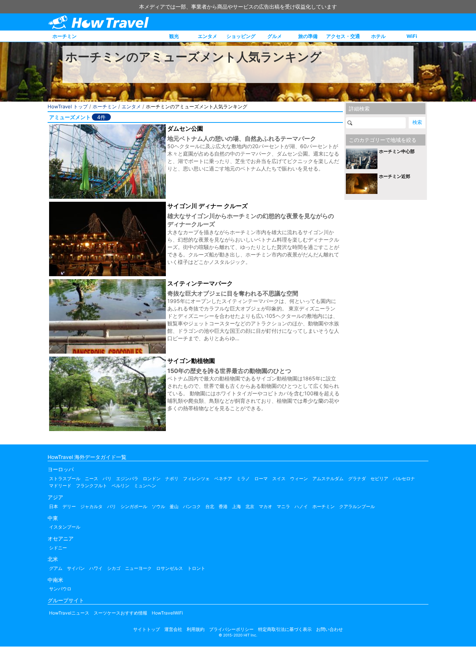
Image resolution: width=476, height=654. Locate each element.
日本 (53, 506)
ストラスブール (64, 478)
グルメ (274, 36)
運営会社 (173, 629)
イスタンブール (64, 527)
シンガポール (133, 506)
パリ (107, 478)
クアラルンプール (357, 506)
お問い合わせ (329, 629)
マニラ (283, 506)
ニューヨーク (138, 568)
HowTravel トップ (68, 106)
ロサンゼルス (169, 568)
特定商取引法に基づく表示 (285, 629)
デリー (69, 506)
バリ (111, 506)
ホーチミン (64, 36)
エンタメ (207, 36)
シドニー (58, 548)
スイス (279, 478)
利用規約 (196, 629)
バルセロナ (404, 478)
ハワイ (96, 568)
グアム (55, 568)
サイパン (76, 568)
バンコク (192, 506)
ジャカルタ (91, 506)
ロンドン (152, 478)
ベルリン (120, 485)
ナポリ (171, 478)
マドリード (60, 485)
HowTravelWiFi (167, 613)
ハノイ (301, 506)
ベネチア (223, 478)
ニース (91, 478)
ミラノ (243, 478)
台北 (209, 506)
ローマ (261, 478)
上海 (236, 506)
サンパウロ (60, 588)
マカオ (265, 506)
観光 (174, 36)
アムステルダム (328, 478)
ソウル (158, 506)
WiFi (411, 36)
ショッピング (240, 36)
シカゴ (113, 568)
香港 (223, 506)
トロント (196, 568)
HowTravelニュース (69, 613)
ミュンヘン (145, 485)
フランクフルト (91, 485)
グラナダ (357, 478)
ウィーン (299, 478)
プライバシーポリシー (231, 629)
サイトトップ (146, 629)
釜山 (174, 506)
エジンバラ (127, 478)
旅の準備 (308, 36)
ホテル (378, 36)
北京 (249, 506)
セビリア (379, 478)
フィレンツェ (196, 478)
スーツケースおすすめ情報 (120, 613)
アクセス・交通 (343, 36)
